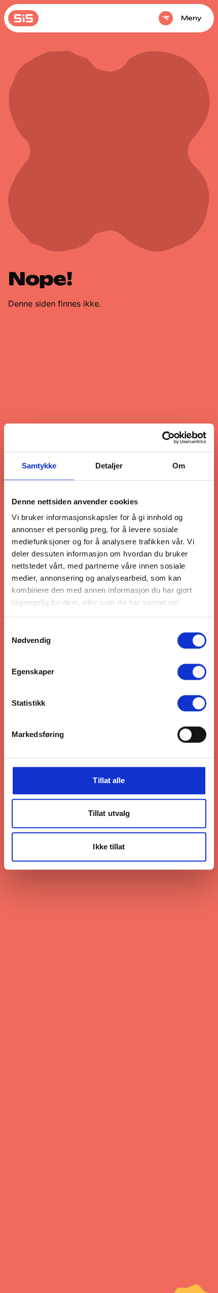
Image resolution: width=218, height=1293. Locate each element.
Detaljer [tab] (109, 465)
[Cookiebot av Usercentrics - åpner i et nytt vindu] (162, 437)
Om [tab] (178, 465)
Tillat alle (109, 780)
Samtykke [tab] (39, 465)
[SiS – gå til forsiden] (23, 18)
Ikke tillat (109, 846)
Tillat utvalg (109, 813)
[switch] (191, 672)
